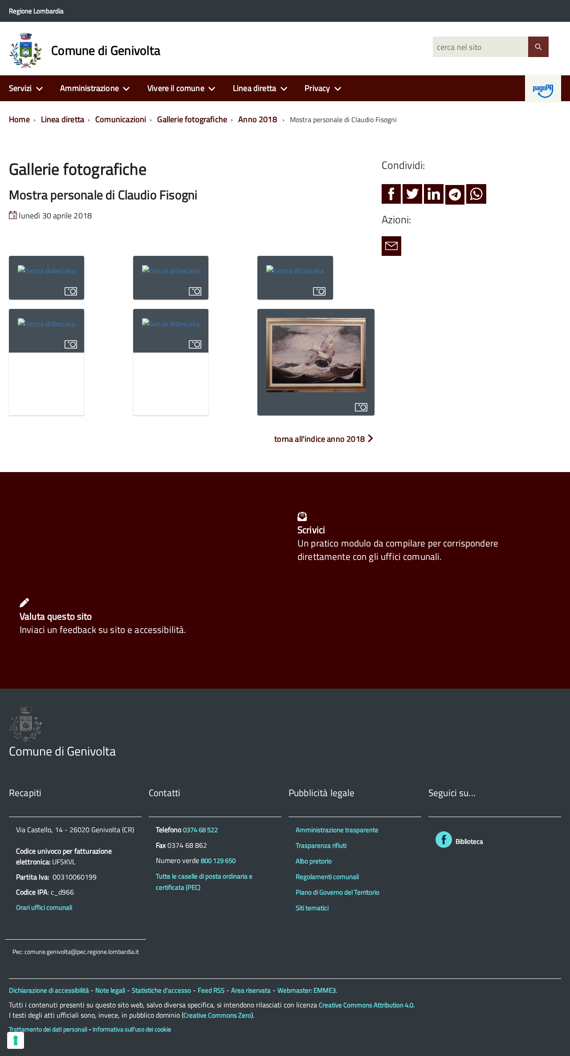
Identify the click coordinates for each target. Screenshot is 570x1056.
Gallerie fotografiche (192, 119)
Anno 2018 (257, 119)
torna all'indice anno (319, 439)
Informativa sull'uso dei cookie (132, 1029)
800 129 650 (218, 860)
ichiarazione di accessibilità (51, 990)
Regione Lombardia (36, 11)
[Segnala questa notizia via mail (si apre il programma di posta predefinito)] (391, 248)
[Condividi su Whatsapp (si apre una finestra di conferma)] (476, 196)
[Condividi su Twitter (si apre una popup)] (412, 196)
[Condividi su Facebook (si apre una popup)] (391, 196)
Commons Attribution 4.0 (366, 1005)
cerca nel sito (458, 47)
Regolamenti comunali (327, 876)
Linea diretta (254, 88)
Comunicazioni (120, 119)
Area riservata (251, 990)
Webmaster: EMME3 (306, 990)
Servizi (20, 88)
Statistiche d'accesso (161, 990)
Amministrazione (89, 88)
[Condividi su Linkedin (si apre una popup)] (434, 196)
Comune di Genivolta (105, 50)
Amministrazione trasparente (337, 830)
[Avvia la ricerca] (538, 47)
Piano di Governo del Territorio (337, 892)
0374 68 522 (200, 830)
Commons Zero (217, 1015)
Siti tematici (312, 908)
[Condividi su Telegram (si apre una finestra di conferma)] (454, 196)
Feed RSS (211, 990)
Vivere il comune (175, 88)
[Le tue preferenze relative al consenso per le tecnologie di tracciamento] (15, 1040)
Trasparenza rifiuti (321, 845)
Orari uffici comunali (44, 907)
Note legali (110, 990)
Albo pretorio (314, 861)
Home (19, 119)
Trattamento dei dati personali (48, 1029)
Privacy (317, 88)
